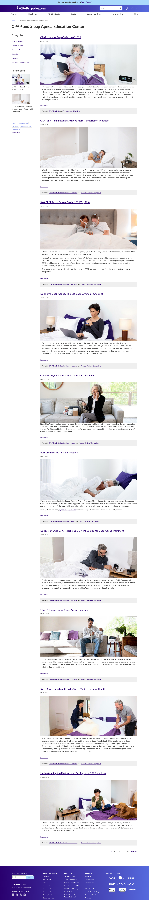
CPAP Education (17, 45)
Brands (14, 14)
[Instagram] (21, 894)
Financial (15, 58)
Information (117, 14)
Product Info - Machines (71, 111)
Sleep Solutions (94, 14)
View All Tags (16, 132)
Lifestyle (15, 54)
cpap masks (15, 126)
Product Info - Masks (67, 443)
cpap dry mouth (16, 129)
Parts (73, 14)
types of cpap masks (67, 510)
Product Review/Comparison (91, 193)
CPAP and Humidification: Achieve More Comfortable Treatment (74, 120)
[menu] (74, 14)
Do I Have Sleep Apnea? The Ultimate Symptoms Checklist (71, 293)
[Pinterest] (17, 894)
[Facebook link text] (13, 894)
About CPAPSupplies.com (20, 63)
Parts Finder (86, 2)
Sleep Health (16, 50)
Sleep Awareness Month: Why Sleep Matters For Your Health (72, 688)
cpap (14, 123)
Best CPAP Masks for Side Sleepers (59, 452)
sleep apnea (23, 123)
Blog (136, 14)
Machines (32, 14)
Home (14, 21)
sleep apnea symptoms (26, 126)
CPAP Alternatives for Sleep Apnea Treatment (64, 609)
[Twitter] (25, 894)
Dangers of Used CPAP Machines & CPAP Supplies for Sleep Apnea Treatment (82, 530)
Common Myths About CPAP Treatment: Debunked (67, 375)
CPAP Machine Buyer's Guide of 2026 (60, 37)
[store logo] (30, 8)
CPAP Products (54, 111)
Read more (44, 105)
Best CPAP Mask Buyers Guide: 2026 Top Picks (65, 202)
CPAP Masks (54, 14)
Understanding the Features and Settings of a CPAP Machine (73, 773)
